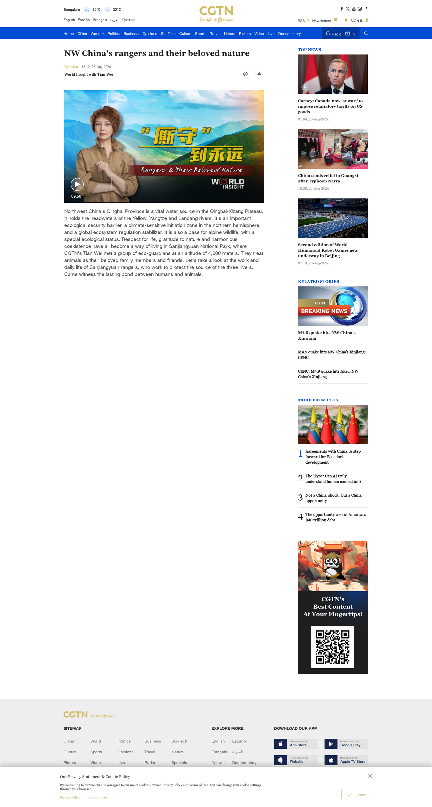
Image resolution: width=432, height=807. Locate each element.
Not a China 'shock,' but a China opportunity (334, 498)
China (82, 33)
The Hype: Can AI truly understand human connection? (334, 479)
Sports (200, 33)
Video (259, 33)
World (96, 33)
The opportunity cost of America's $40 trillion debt (336, 517)
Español (84, 19)
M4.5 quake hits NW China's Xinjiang (327, 335)
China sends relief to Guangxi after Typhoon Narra (328, 178)
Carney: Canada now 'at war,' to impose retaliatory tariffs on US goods (330, 106)
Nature (229, 33)
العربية (115, 19)
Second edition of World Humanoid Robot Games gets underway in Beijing (328, 250)
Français (100, 19)
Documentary (289, 33)
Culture (185, 33)
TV (353, 34)
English (69, 19)
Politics (114, 33)
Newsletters (321, 20)
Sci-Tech (168, 33)
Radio (337, 34)
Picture (245, 33)
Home (69, 33)
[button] (77, 184)
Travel (215, 33)
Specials (179, 762)
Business (131, 33)
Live (271, 33)
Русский (128, 19)
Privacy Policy (70, 797)
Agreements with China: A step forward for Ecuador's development (333, 456)
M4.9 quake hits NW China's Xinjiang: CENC (332, 355)
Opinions (149, 33)
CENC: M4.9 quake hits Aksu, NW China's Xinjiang (328, 374)
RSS (301, 20)
